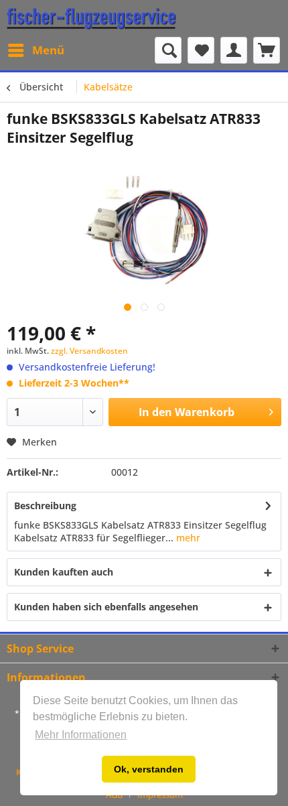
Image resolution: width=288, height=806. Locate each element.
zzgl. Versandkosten (89, 350)
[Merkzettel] (201, 50)
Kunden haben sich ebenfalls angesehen (106, 606)
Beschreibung (45, 505)
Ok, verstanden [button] (149, 769)
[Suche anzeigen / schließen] (168, 50)
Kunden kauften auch (63, 571)
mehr (186, 537)
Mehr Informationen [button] (81, 734)
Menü (48, 50)
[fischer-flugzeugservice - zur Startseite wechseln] (91, 18)
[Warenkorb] (266, 50)
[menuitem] (35, 50)
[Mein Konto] (233, 50)
